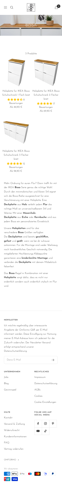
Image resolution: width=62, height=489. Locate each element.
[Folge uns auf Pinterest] (53, 423)
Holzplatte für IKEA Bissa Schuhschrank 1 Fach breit (16, 93)
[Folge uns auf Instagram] (45, 423)
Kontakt (8, 418)
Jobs (6, 377)
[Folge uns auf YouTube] (38, 431)
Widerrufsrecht (12, 430)
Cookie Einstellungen (45, 402)
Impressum (40, 377)
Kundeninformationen (15, 436)
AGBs (37, 390)
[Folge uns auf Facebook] (38, 423)
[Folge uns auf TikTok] (45, 431)
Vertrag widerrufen (13, 449)
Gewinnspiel (10, 390)
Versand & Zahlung (14, 424)
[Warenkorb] (56, 7)
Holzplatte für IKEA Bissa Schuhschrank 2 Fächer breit (46, 95)
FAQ (6, 443)
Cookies (38, 396)
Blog (6, 383)
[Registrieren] (53, 360)
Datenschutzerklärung (45, 383)
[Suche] (11, 7)
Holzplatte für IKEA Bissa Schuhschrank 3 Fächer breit (16, 155)
